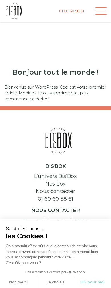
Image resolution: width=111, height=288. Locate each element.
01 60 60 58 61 (55, 199)
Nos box (55, 183)
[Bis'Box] (14, 10)
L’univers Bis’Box (55, 176)
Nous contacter (55, 191)
